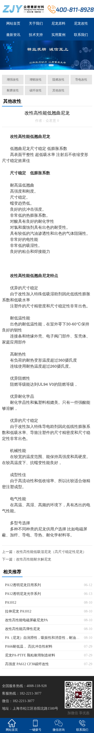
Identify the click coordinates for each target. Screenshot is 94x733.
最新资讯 (13, 35)
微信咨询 (59, 729)
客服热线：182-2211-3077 (21, 693)
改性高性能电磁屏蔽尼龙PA (26, 620)
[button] (42, 65)
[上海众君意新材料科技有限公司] (23, 9)
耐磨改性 (13, 90)
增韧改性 (36, 79)
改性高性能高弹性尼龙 (22, 629)
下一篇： (9, 559)
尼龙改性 (81, 23)
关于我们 (36, 23)
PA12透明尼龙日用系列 (23, 585)
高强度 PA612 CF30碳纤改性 (27, 664)
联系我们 (81, 35)
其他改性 (58, 90)
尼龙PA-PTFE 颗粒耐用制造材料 (30, 655)
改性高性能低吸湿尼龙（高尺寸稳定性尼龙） (51, 552)
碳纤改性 (36, 90)
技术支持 (36, 35)
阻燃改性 (58, 79)
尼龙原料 (58, 23)
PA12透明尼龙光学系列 (23, 594)
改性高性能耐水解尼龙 (33, 559)
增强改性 (13, 79)
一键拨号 (35, 729)
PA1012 (10, 602)
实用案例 (58, 35)
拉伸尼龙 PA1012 (18, 611)
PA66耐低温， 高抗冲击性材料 (28, 646)
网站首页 (13, 23)
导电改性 (81, 79)
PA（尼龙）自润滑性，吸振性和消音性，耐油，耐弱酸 (42, 638)
